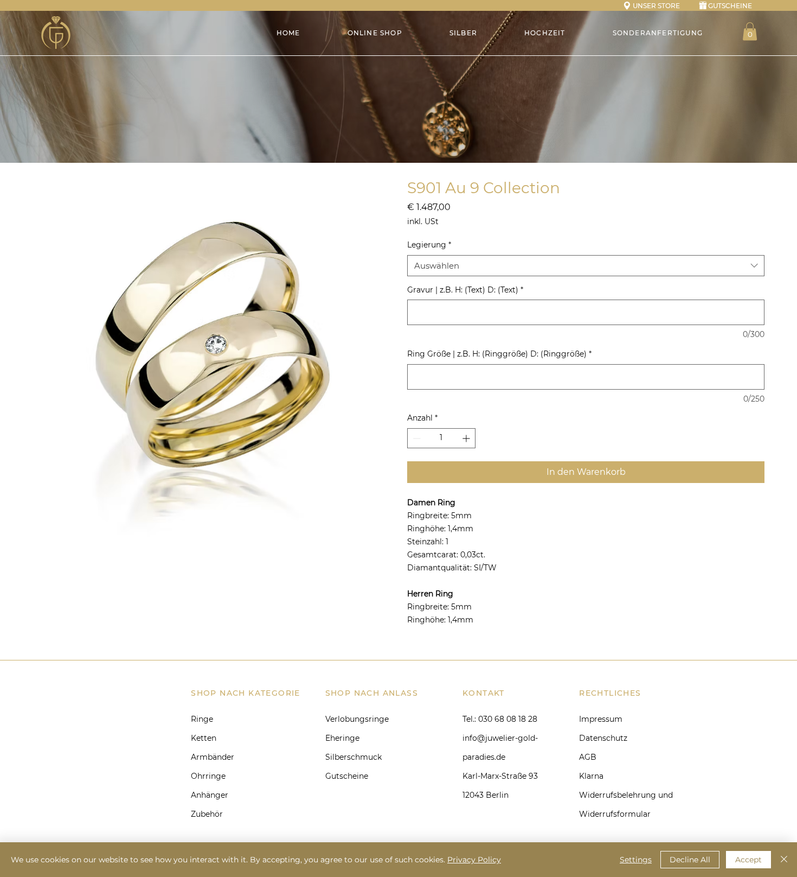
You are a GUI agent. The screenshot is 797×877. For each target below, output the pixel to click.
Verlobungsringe (357, 719)
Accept (748, 860)
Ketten (203, 738)
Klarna (591, 776)
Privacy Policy (474, 860)
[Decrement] (415, 438)
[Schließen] (783, 859)
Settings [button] (636, 860)
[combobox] (585, 265)
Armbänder (212, 757)
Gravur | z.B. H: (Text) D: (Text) (465, 290)
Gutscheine (346, 776)
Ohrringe (208, 776)
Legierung (429, 245)
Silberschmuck (353, 757)
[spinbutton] (441, 438)
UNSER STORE (656, 6)
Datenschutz (603, 738)
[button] (749, 31)
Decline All (690, 860)
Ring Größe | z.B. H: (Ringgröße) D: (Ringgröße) (499, 354)
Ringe (202, 719)
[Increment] (467, 438)
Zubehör (207, 814)
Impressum (600, 719)
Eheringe (342, 738)
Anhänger (209, 795)
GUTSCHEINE (730, 6)
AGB (587, 757)
